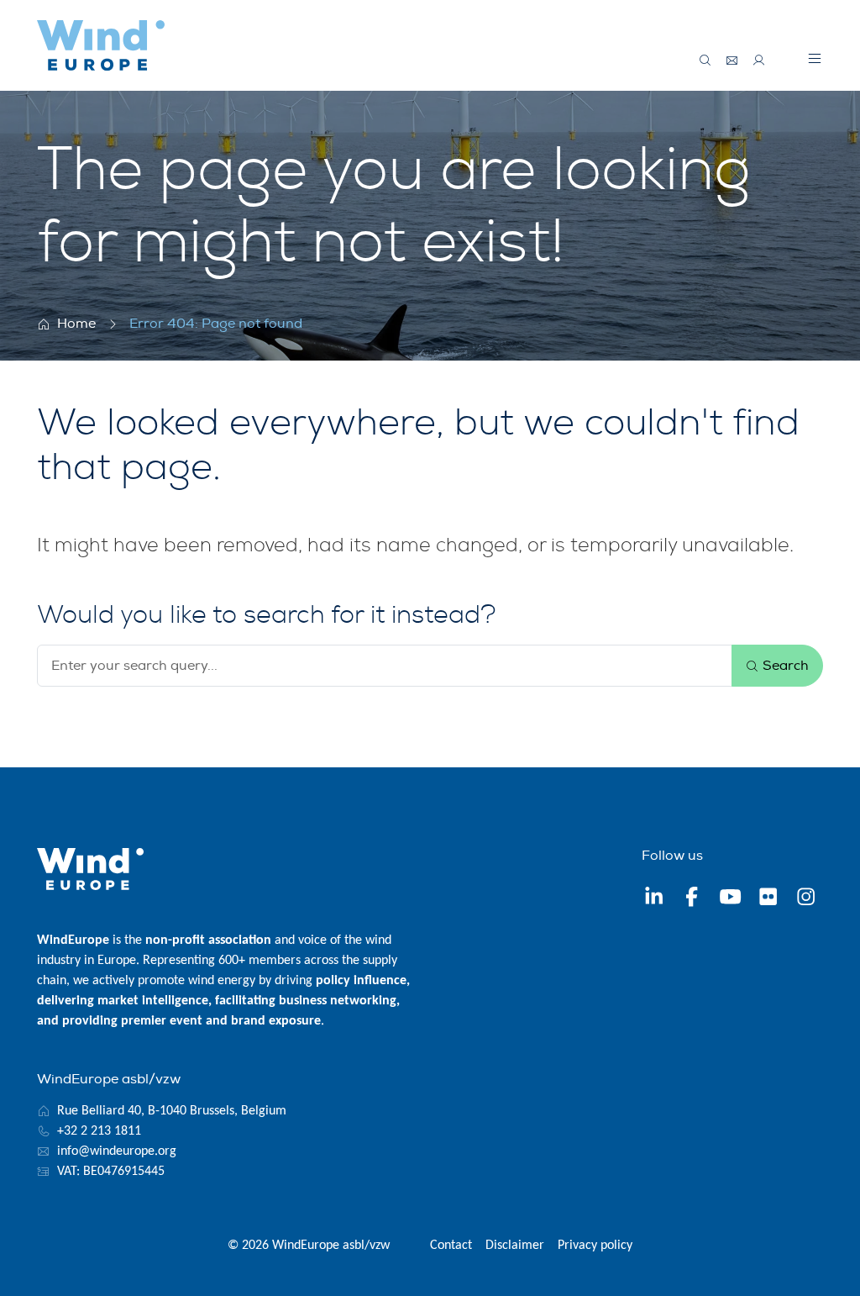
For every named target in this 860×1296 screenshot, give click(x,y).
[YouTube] (730, 899)
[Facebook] (691, 899)
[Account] (759, 60)
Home (76, 323)
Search (784, 665)
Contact (451, 1245)
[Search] (705, 60)
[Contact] (732, 60)
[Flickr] (768, 899)
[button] (814, 58)
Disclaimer (514, 1245)
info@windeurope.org (116, 1151)
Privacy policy (595, 1245)
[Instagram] (806, 899)
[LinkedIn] (654, 899)
